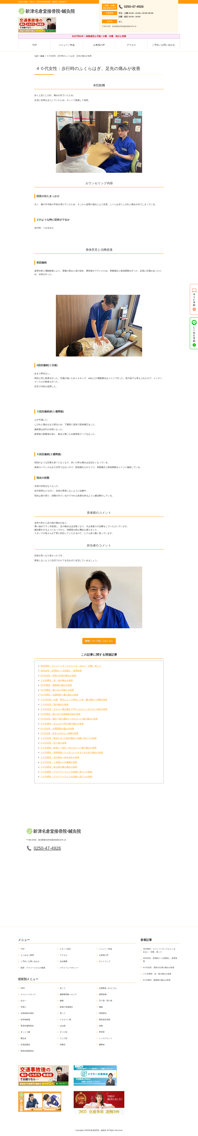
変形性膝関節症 (27, 1026)
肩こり (62, 1013)
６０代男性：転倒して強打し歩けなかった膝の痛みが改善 (69, 748)
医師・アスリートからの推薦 (33, 968)
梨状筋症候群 (104, 1019)
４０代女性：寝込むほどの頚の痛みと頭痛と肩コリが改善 (69, 738)
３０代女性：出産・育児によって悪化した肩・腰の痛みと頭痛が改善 (74, 699)
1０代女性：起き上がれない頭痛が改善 (59, 733)
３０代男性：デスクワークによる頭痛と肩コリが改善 (66, 772)
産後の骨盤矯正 (66, 1007)
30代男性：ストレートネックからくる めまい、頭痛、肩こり (71, 666)
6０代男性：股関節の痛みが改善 (56, 685)
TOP (34, 45)
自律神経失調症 (27, 1013)
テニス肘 (63, 1038)
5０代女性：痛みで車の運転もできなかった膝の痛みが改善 (69, 719)
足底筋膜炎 (25, 1044)
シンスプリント (105, 1038)
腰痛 (62, 1000)
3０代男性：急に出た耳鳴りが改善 (57, 690)
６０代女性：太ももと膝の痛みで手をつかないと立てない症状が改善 (74, 709)
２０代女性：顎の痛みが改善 (55, 704)
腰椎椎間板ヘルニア (68, 994)
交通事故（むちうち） (108, 988)
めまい (23, 1000)
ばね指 (62, 1026)
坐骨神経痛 (25, 1019)
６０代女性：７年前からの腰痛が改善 (59, 762)
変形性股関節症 (27, 1051)
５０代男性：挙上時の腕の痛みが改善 (59, 767)
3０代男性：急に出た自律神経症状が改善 (61, 714)
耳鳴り (23, 1007)
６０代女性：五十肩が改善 (53, 743)
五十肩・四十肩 (105, 1000)
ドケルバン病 (65, 1019)
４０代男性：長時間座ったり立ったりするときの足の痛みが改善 (72, 752)
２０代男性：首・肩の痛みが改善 (57, 680)
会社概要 (63, 961)
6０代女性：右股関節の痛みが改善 (57, 728)
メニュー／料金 (67, 45)
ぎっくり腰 (25, 1032)
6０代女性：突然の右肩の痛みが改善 (58, 675)
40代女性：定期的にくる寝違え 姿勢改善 (61, 671)
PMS (23, 988)
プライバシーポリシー (69, 968)
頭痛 (101, 1026)
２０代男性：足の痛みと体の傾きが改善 (60, 757)
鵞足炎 (23, 1038)
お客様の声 (99, 45)
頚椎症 (62, 1044)
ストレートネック (28, 994)
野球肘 (102, 1032)
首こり (62, 988)
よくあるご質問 (27, 955)
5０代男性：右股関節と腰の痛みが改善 (59, 695)
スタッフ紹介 (65, 949)
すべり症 (63, 1032)
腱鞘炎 (102, 1044)
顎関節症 (103, 1013)
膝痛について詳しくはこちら (99, 641)
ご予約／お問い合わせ (163, 45)
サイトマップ (104, 961)
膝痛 (42, 56)
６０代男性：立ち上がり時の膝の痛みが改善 (62, 724)
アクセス (131, 45)
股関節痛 (103, 994)
